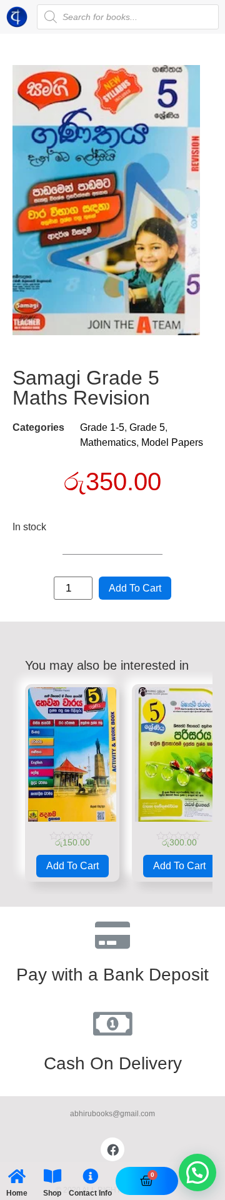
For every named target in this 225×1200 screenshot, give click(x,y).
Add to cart (135, 588)
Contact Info (90, 1193)
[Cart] (146, 1181)
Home (17, 1193)
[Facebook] (112, 1149)
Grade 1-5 (102, 427)
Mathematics (108, 442)
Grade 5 (147, 427)
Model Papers (172, 442)
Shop (52, 1193)
